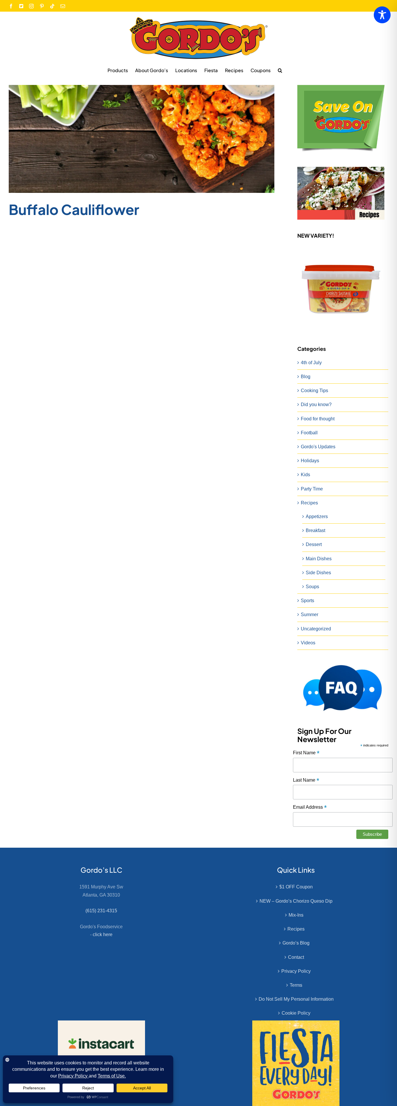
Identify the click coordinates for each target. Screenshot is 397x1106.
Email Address (310, 807)
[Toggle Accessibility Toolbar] (382, 15)
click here (102, 934)
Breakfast (315, 530)
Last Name (306, 780)
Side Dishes (318, 572)
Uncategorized (316, 628)
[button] (280, 70)
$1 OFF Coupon (296, 886)
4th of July (311, 362)
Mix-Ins (296, 915)
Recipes (309, 502)
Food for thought (318, 418)
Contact (296, 957)
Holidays (310, 460)
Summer (309, 614)
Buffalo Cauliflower (74, 209)
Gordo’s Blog (296, 942)
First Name (306, 753)
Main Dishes (319, 558)
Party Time (312, 488)
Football (309, 432)
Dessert (314, 544)
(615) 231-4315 (101, 910)
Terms (296, 985)
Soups (312, 586)
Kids (305, 474)
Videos (308, 642)
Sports (307, 600)
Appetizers (317, 516)
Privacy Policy (296, 971)
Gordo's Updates (318, 446)
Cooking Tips (314, 390)
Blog (305, 376)
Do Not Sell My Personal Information (296, 999)
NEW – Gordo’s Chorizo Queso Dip (296, 901)
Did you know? (316, 404)
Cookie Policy (296, 1013)
